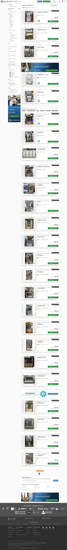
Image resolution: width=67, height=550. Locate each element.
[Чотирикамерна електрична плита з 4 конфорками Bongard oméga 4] (29, 406)
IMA (11, 19)
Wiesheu (11, 14)
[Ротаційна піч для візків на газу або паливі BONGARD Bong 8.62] (29, 441)
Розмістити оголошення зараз (51, 70)
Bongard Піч (36, 485)
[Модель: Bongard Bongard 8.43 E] (29, 136)
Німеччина (13, 73)
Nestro (11, 23)
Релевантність (54, 5)
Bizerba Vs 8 (24, 489)
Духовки (24, 110)
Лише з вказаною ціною (12, 46)
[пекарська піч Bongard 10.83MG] (29, 51)
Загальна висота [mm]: (11, 58)
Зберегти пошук (40, 470)
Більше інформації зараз (53, 393)
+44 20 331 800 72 (13, 518)
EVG (11, 18)
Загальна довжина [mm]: (12, 51)
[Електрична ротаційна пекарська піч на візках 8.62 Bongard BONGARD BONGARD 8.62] (29, 458)
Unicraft (11, 25)
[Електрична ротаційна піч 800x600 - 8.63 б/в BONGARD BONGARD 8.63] (29, 258)
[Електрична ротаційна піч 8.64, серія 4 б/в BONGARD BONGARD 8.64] (29, 327)
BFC (11, 41)
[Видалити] (36, 1)
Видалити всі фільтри (31, 7)
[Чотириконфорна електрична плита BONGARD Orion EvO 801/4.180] (29, 171)
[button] (65, 1)
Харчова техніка (13, 6)
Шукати (40, 1)
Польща (12, 75)
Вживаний (11, 80)
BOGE (11, 17)
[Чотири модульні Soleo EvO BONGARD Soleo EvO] (29, 361)
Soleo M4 (12, 34)
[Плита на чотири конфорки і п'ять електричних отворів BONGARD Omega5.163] (29, 223)
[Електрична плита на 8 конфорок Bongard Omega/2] (29, 241)
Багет (35, 489)
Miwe (38, 110)
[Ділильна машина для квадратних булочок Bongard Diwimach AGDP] (29, 16)
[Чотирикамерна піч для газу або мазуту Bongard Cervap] (29, 423)
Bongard (11, 13)
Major (11, 39)
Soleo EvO (13, 35)
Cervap (11, 32)
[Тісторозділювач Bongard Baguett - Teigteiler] (29, 79)
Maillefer (11, 20)
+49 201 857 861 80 (47, 518)
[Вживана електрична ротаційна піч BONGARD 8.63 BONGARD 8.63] (29, 275)
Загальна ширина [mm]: (12, 55)
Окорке (48, 487)
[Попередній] (22, 16)
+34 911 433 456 (12, 519)
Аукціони (11, 85)
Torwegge (11, 24)
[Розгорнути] (40, 26)
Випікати (48, 485)
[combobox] (14, 70)
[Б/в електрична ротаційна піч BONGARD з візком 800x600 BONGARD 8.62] (29, 345)
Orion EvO (12, 36)
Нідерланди (13, 74)
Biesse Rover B (24, 485)
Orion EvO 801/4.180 (14, 38)
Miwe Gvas (42, 110)
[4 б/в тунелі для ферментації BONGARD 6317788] (29, 153)
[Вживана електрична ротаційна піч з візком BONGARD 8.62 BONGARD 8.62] (29, 188)
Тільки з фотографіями (14, 89)
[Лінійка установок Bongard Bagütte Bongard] (29, 206)
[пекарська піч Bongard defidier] (29, 96)
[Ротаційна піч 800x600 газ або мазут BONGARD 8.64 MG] (29, 310)
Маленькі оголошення (13, 84)
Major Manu (13, 40)
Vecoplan (11, 26)
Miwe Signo (48, 110)
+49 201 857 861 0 (30, 518)
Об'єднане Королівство (15, 76)
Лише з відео (12, 90)
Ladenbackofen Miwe (31, 110)
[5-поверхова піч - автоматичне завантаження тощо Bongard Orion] (29, 119)
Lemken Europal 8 (37, 487)
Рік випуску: (10, 48)
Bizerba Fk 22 (24, 487)
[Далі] (57, 108)
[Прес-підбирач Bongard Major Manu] (29, 34)
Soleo (11, 33)
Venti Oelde (12, 16)
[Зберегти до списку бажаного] (57, 12)
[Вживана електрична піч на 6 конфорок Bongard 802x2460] (29, 292)
